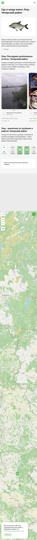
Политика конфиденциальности (14, 531)
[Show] (17, 474)
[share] (3, 214)
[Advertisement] (18, 192)
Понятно (7, 534)
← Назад (5, 49)
